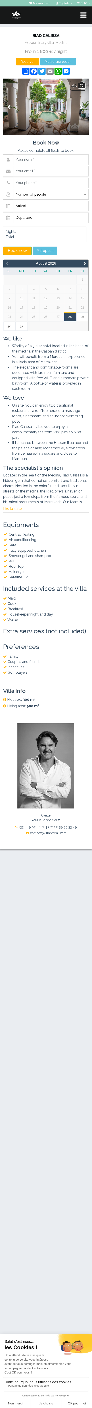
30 (9, 326)
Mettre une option (58, 61)
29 (82, 316)
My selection (41, 3)
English (64, 3)
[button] (9, 107)
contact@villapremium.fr (47, 833)
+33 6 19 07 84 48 (31, 827)
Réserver (28, 61)
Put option (45, 251)
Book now (17, 250)
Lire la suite (12, 508)
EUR (84, 3)
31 (21, 326)
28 (70, 316)
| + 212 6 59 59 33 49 (61, 827)
